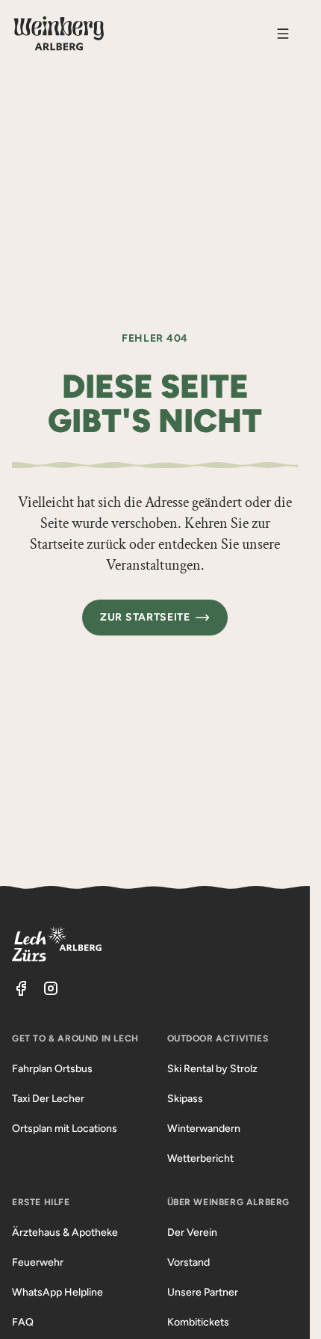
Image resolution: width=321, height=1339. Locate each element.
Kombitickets (198, 1322)
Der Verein (192, 1232)
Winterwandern (203, 1128)
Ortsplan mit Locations (64, 1128)
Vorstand (188, 1262)
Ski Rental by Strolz (212, 1068)
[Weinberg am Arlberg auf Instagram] (51, 988)
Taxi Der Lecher (48, 1098)
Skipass (185, 1098)
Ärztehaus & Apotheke (65, 1232)
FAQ (23, 1322)
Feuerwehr (37, 1262)
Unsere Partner (202, 1292)
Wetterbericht (200, 1158)
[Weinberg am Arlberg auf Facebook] (21, 988)
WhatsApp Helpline (57, 1292)
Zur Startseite (145, 617)
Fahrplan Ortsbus (52, 1068)
